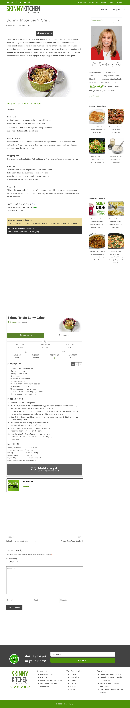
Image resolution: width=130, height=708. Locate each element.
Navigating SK (82, 2)
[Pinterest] (12, 2)
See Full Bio (27, 486)
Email (36, 600)
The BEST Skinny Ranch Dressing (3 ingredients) (116, 159)
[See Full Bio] (32, 486)
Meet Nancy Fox (93, 2)
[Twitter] (20, 2)
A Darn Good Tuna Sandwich (72, 539)
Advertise (103, 2)
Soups (72, 690)
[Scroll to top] (127, 689)
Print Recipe (27, 335)
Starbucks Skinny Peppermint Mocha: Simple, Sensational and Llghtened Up (97, 223)
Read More (94, 96)
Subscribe (119, 2)
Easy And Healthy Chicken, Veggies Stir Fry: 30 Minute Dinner (97, 159)
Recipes (116, 9)
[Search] (119, 20)
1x (73, 364)
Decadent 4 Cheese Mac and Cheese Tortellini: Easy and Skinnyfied (115, 223)
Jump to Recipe (45, 33)
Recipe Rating (11, 559)
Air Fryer (73, 687)
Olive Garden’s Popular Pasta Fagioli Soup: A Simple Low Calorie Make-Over (97, 255)
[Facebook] (8, 2)
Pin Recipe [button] (65, 335)
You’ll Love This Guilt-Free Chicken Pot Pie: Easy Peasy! (97, 129)
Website (63, 600)
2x (77, 364)
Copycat (73, 674)
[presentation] (97, 116)
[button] (8, 322)
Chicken (73, 680)
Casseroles (74, 677)
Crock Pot (73, 683)
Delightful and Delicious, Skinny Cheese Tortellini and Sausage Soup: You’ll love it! (115, 256)
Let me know (43, 471)
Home (104, 9)
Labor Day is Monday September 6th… (21, 539)
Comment (11, 569)
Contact (111, 2)
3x (80, 364)
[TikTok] (29, 2)
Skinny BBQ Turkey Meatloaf (111, 674)
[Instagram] (16, 2)
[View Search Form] (125, 9)
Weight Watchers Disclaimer (51, 680)
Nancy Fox (11, 26)
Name (10, 600)
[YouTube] (25, 2)
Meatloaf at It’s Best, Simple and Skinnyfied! (116, 129)
